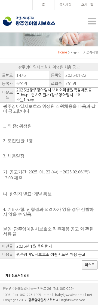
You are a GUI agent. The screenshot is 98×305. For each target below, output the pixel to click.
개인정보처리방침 (17, 275)
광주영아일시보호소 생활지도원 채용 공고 (50, 254)
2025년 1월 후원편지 (34, 246)
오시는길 (87, 5)
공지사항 (65, 5)
